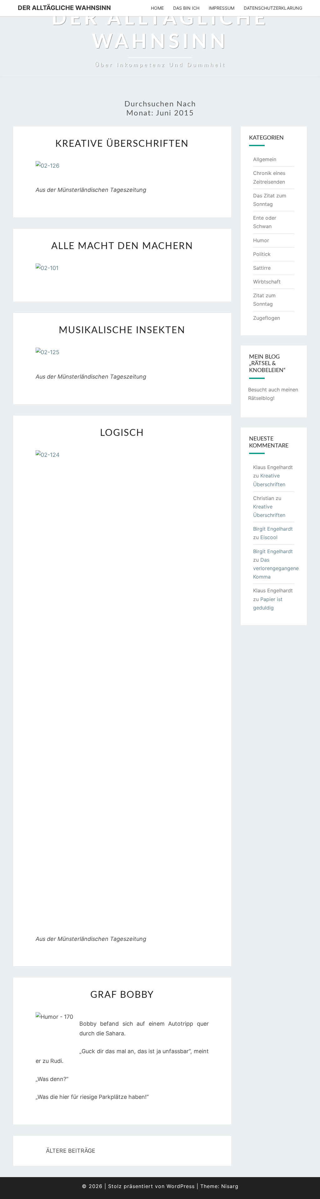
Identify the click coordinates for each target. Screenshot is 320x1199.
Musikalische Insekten (122, 330)
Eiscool (269, 537)
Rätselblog (260, 398)
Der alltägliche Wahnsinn (64, 8)
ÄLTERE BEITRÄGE (69, 1150)
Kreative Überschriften (122, 144)
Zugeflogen (266, 318)
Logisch (122, 433)
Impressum (221, 8)
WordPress (181, 1186)
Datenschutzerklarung (273, 8)
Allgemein (264, 159)
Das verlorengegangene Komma (276, 568)
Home (157, 8)
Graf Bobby (122, 995)
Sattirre (262, 268)
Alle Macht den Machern (122, 246)
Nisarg (229, 1186)
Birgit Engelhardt (273, 529)
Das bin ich (186, 8)
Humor (261, 240)
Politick (262, 254)
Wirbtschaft (267, 281)
